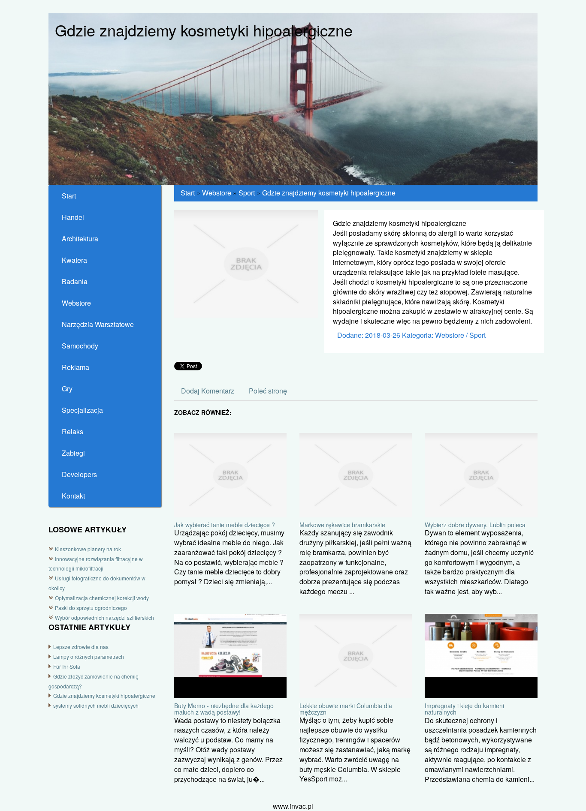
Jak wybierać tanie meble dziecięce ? (224, 524)
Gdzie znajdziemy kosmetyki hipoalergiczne (104, 695)
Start (188, 193)
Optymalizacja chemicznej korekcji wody (102, 597)
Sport (247, 193)
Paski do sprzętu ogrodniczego (91, 607)
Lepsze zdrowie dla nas (81, 646)
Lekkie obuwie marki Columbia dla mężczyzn (345, 708)
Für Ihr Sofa (66, 666)
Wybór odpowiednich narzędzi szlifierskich (104, 617)
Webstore (216, 193)
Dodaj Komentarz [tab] (207, 391)
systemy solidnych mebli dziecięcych (96, 705)
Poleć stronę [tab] (268, 391)
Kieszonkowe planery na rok (88, 549)
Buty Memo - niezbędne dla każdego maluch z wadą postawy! (224, 708)
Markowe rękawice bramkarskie (342, 524)
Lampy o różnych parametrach (88, 656)
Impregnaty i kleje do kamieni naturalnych (464, 708)
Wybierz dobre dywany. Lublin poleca (475, 524)
